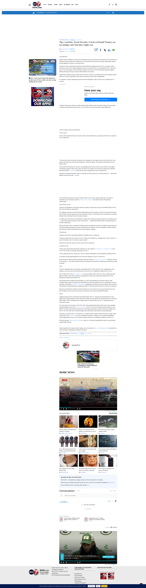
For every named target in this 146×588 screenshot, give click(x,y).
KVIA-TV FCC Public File (58, 571)
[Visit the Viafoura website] (114, 527)
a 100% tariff (72, 315)
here (88, 485)
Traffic (55, 4)
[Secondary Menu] (31, 4)
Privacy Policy (64, 567)
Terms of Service (56, 567)
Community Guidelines (57, 569)
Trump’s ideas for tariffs (75, 320)
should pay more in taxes (99, 259)
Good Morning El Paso (51, 12)
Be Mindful (67, 4)
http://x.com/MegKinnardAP (101, 328)
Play (72, 4)
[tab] (63, 501)
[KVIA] (37, 4)
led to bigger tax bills (78, 274)
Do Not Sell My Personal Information (61, 575)
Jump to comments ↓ (64, 337)
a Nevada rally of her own (86, 199)
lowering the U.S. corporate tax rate (103, 248)
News (44, 4)
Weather (50, 4)
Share (76, 4)
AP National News (74, 333)
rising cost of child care (80, 307)
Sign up (114, 490)
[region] (88, 509)
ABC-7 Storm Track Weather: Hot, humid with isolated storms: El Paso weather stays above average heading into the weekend (42, 79)
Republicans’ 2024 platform (78, 284)
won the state (72, 170)
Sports (60, 4)
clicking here (112, 482)
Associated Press (64, 49)
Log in (110, 490)
